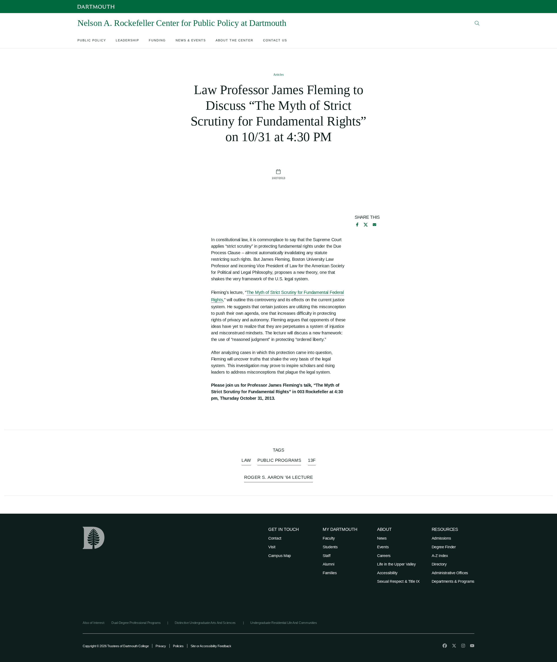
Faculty (329, 538)
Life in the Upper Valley (396, 564)
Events (383, 547)
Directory (439, 564)
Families (330, 573)
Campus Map (279, 556)
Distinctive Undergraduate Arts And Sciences (206, 623)
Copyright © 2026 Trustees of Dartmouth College (116, 646)
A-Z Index (440, 556)
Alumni (328, 564)
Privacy (161, 646)
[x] (366, 225)
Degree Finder (444, 547)
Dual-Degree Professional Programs (136, 623)
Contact (274, 538)
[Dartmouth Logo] (95, 7)
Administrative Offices (450, 573)
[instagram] (463, 645)
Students (330, 547)
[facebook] (357, 224)
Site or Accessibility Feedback (211, 646)
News (382, 538)
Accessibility (387, 573)
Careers (384, 556)
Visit (271, 547)
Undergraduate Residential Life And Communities (283, 623)
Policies (178, 646)
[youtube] (472, 645)
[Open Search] (477, 23)
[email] (374, 224)
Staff (327, 556)
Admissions (441, 538)
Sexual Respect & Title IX (398, 581)
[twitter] (454, 645)
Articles (278, 74)
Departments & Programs (453, 581)
